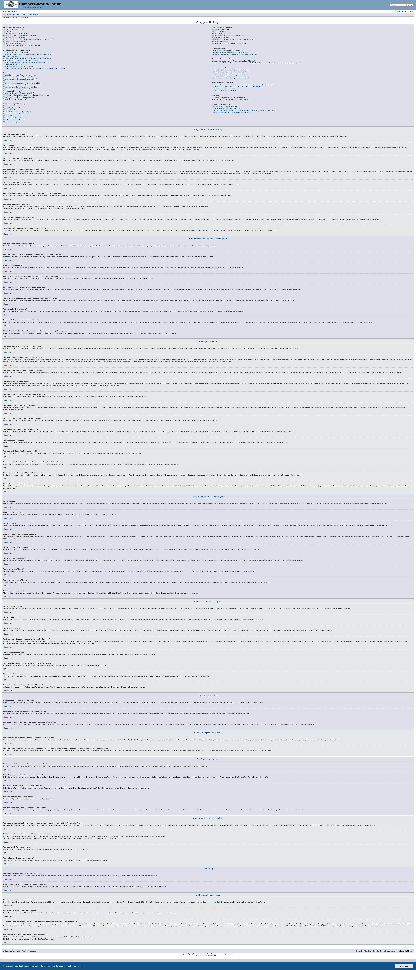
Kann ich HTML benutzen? (11, 108)
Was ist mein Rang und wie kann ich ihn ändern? (18, 66)
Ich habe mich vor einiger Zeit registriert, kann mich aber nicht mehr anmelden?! (28, 39)
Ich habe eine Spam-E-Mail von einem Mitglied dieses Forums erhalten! (234, 54)
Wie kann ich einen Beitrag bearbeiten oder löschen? (19, 77)
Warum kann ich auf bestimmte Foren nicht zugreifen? (20, 87)
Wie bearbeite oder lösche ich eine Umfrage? (17, 85)
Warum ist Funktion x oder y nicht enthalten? (226, 108)
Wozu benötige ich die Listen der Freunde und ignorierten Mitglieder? (233, 61)
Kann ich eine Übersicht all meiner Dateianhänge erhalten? (230, 99)
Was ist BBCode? (9, 106)
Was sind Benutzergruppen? (221, 33)
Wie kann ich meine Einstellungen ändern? (16, 52)
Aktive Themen (23, 17)
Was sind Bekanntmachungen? (13, 116)
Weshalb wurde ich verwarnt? (12, 91)
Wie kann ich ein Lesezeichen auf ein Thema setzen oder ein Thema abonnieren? (237, 87)
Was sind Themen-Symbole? (12, 122)
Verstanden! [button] (403, 966)
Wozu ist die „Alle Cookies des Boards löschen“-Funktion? (21, 45)
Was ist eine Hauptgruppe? (220, 41)
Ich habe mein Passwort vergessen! (14, 41)
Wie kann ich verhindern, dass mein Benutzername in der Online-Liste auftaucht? (28, 54)
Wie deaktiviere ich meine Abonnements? (225, 91)
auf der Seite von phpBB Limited (209, 902)
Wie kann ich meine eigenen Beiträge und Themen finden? (230, 78)
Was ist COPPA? (8, 31)
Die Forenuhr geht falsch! (11, 56)
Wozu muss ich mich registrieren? (14, 29)
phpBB (211, 954)
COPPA (116, 171)
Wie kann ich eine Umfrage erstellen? (15, 81)
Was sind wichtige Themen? (12, 118)
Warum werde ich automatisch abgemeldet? (17, 43)
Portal (24, 14)
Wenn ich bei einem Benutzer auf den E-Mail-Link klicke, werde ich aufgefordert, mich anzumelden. (34, 68)
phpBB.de (284, 289)
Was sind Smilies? (9, 110)
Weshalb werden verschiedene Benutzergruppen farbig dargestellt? (233, 39)
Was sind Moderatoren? (219, 31)
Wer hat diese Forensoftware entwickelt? (225, 106)
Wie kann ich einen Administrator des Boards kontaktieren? (230, 112)
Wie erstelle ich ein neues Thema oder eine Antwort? (19, 75)
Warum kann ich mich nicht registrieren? (16, 33)
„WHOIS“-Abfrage (157, 924)
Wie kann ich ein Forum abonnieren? (223, 89)
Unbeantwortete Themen (9, 17)
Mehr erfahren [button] (79, 966)
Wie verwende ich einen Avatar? (13, 64)
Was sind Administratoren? (220, 29)
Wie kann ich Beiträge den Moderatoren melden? (18, 93)
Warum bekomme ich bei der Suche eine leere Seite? (228, 74)
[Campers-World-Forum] (11, 4)
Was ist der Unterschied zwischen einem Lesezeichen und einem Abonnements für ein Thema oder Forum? (245, 85)
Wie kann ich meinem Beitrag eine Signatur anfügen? (20, 79)
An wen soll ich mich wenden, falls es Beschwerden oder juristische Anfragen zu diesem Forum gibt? (243, 110)
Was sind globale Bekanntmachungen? (15, 114)
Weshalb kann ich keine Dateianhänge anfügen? (18, 89)
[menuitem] (16, 11)
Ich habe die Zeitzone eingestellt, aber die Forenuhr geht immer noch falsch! (27, 58)
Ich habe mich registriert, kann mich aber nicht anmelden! (21, 35)
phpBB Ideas (101, 913)
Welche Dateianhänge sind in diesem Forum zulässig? (229, 97)
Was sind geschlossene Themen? (14, 120)
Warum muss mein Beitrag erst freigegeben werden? (19, 97)
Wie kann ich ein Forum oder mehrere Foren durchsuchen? (230, 70)
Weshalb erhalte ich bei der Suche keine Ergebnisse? (229, 72)
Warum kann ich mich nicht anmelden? (15, 37)
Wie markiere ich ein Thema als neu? (15, 99)
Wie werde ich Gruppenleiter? (221, 37)
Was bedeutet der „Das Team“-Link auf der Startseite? (229, 43)
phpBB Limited (269, 289)
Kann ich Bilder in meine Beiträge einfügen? (17, 112)
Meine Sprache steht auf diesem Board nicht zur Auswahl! (21, 60)
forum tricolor (197, 954)
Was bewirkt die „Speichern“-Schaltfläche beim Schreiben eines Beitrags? (26, 95)
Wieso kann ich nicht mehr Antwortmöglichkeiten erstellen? (21, 83)
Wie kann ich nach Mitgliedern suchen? (224, 76)
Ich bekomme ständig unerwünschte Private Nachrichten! (230, 52)
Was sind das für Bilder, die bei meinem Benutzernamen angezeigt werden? (27, 62)
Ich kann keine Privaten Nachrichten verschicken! (227, 50)
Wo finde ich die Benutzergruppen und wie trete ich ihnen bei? (231, 35)
